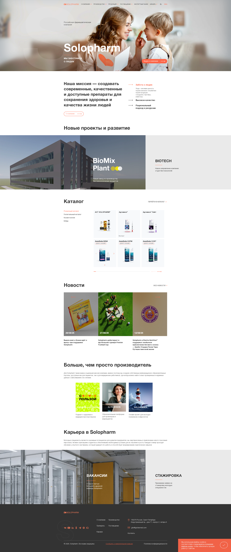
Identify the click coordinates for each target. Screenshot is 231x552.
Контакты (131, 533)
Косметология (69, 218)
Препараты (101, 526)
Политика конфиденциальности (155, 544)
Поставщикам (125, 4)
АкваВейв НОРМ (125, 241)
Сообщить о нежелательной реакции (119, 544)
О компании (85, 4)
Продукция (112, 4)
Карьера (153, 4)
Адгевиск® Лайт (149, 212)
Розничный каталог (71, 211)
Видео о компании (151, 61)
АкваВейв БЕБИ (101, 241)
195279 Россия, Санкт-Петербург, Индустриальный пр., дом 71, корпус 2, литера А (149, 521)
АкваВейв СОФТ (149, 241)
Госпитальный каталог (72, 214)
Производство (99, 4)
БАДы (66, 221)
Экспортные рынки (141, 4)
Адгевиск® (123, 212)
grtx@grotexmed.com (139, 528)
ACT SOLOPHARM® (102, 212)
